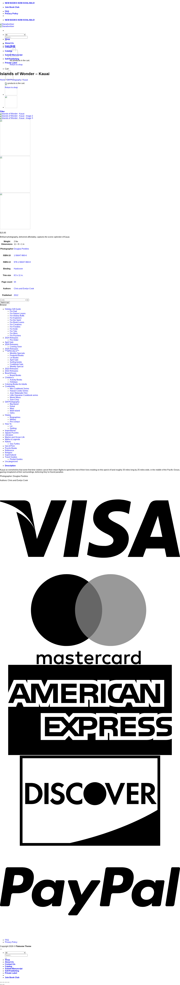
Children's (9, 377)
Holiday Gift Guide (13, 309)
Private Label (11, 63)
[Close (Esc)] (8, 982)
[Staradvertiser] (7, 25)
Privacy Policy (11, 14)
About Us (9, 43)
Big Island (14, 404)
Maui (12, 408)
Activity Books (16, 380)
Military (13, 419)
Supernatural (10, 455)
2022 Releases (11, 371)
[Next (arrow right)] (3, 984)
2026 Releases (11, 344)
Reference (9, 450)
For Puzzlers (15, 336)
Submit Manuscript (13, 969)
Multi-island (15, 411)
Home (2, 80)
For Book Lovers (17, 322)
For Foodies (15, 327)
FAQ (7, 11)
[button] (2, 111)
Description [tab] (10, 466)
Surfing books (16, 362)
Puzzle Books (11, 448)
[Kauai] (11, 95)
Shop (7, 39)
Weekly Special (16, 366)
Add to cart (5, 302)
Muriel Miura (15, 397)
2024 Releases (11, 338)
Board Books (15, 375)
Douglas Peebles (21, 249)
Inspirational (10, 430)
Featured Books (17, 355)
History (8, 415)
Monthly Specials (17, 353)
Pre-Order (14, 340)
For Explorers (16, 318)
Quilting (13, 428)
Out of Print (10, 446)
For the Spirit (15, 320)
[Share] (6, 982)
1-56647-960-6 (20, 255)
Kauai (25, 80)
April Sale (9, 342)
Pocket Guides (16, 459)
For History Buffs (17, 316)
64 (15, 282)
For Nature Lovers (17, 313)
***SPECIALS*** (12, 351)
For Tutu (13, 331)
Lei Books (14, 358)
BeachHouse (10, 373)
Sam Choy (14, 400)
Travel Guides (11, 457)
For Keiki (14, 329)
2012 (16, 295)
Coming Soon (16, 347)
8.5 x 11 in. (18, 275)
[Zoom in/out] (1, 982)
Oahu (12, 413)
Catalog (8, 51)
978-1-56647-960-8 (22, 262)
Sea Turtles (15, 444)
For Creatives (16, 324)
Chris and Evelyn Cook (24, 289)
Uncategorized (11, 461)
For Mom (14, 333)
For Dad (13, 311)
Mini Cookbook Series (19, 389)
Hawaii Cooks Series (19, 391)
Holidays (14, 382)
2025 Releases (11, 349)
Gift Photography (14, 80)
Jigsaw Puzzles (11, 433)
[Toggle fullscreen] (3, 982)
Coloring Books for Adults (16, 384)
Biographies (15, 417)
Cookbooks (10, 386)
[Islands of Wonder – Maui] (11, 107)
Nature (8, 442)
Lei (11, 426)
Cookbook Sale (16, 364)
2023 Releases (11, 369)
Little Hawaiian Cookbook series (24, 395)
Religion (8, 453)
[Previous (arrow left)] (1, 984)
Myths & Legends (12, 439)
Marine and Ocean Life (15, 437)
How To (8, 424)
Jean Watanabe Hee (19, 393)
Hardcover (18, 269)
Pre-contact (15, 422)
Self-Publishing (12, 59)
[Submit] (6, 958)
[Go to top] (1, 949)
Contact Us (10, 964)
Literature (9, 435)
